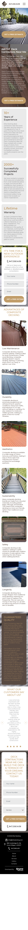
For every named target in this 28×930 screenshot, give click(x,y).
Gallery (14, 861)
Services (14, 858)
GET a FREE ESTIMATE (13, 34)
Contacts (14, 863)
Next (25, 722)
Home (14, 853)
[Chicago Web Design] (19, 869)
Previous (2, 722)
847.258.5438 (14, 4)
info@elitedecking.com (15, 840)
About (14, 856)
